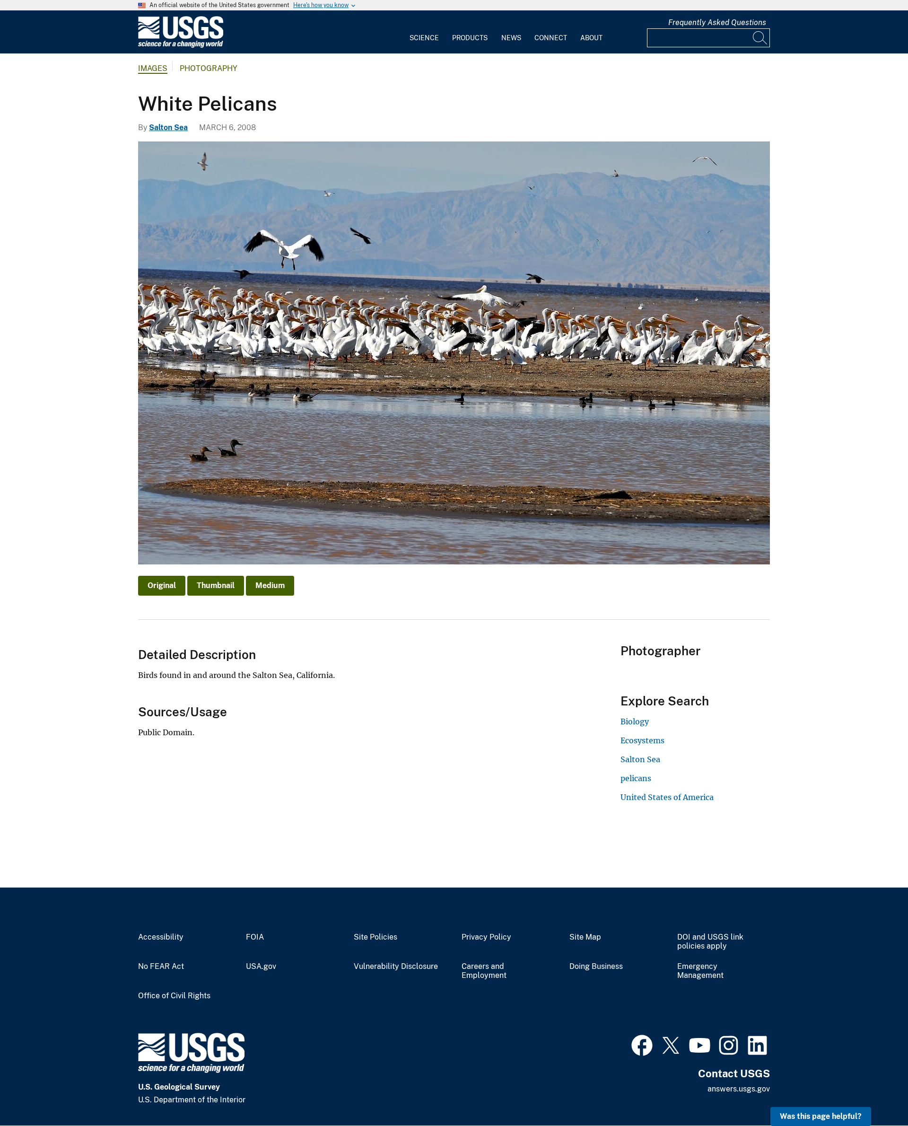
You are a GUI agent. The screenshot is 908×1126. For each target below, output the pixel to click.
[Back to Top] (873, 1091)
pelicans (635, 778)
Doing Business (596, 966)
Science (424, 38)
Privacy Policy (486, 937)
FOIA (255, 937)
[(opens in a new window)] (642, 1044)
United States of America (667, 797)
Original (162, 585)
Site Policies (375, 937)
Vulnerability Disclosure (396, 966)
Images (152, 68)
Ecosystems (642, 740)
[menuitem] (424, 32)
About (591, 38)
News (511, 38)
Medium (270, 585)
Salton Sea (168, 127)
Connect (550, 38)
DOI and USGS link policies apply (710, 941)
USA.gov (261, 966)
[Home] (180, 45)
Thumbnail (216, 585)
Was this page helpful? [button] (821, 1116)
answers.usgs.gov (738, 1088)
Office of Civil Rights (174, 996)
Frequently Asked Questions (717, 22)
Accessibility (160, 937)
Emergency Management (700, 971)
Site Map (585, 937)
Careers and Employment (484, 971)
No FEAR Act (161, 966)
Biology (634, 721)
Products (470, 38)
